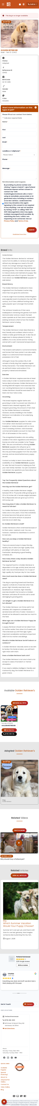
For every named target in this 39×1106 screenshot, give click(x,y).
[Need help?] (4, 1101)
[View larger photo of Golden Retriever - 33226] (15, 707)
